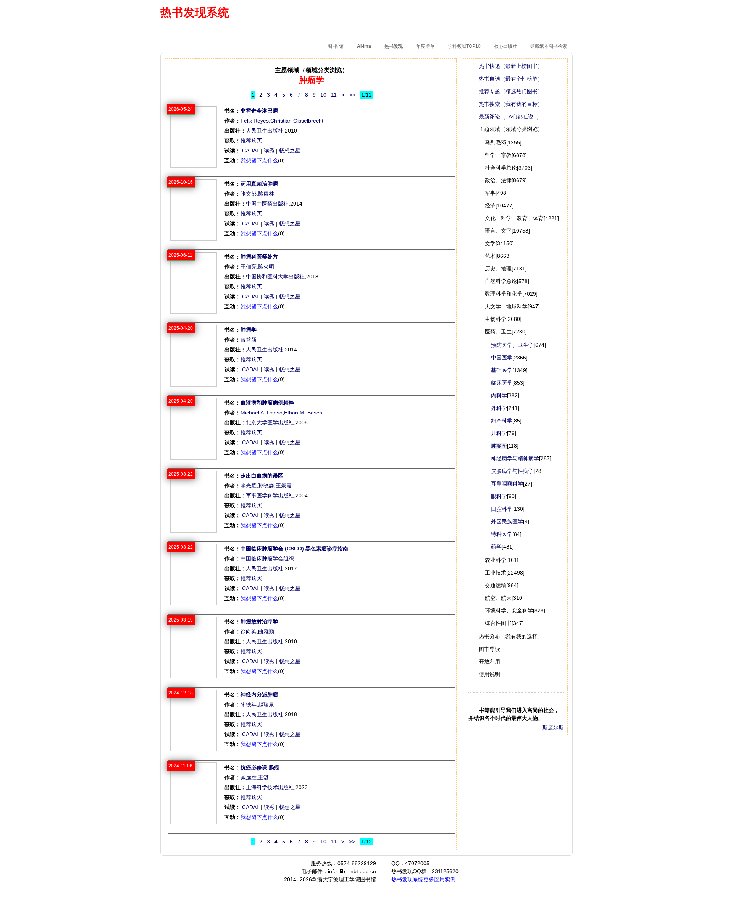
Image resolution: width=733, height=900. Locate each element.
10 (323, 95)
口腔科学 (501, 509)
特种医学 (501, 534)
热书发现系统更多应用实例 (423, 879)
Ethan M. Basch (303, 413)
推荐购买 (251, 141)
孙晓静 (266, 485)
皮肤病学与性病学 (512, 471)
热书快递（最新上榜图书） (511, 66)
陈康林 (266, 194)
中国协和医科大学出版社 (275, 277)
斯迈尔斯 (553, 727)
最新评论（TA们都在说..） (510, 116)
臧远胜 (249, 777)
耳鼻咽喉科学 (507, 484)
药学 (496, 547)
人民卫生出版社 (264, 131)
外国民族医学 (507, 521)
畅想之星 (289, 150)
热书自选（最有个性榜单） (511, 79)
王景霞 (284, 485)
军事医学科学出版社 (270, 495)
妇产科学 (501, 421)
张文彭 (249, 194)
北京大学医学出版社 (270, 422)
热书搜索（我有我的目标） (511, 104)
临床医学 (501, 383)
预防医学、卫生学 (512, 345)
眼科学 (499, 496)
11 (334, 95)
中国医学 (501, 357)
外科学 (499, 408)
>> (352, 95)
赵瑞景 (266, 704)
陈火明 (266, 267)
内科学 (499, 395)
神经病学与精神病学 (515, 458)
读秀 (269, 150)
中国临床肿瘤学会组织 (267, 558)
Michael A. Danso (262, 413)
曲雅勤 (266, 631)
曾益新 (249, 340)
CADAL (250, 150)
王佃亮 (249, 267)
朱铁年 (249, 704)
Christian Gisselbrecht (296, 121)
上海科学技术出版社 (270, 787)
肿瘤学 (499, 446)
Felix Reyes (255, 121)
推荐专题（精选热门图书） (511, 91)
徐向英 (249, 631)
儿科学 (499, 433)
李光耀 (249, 485)
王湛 (263, 777)
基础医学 (501, 370)
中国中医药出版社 (267, 204)
